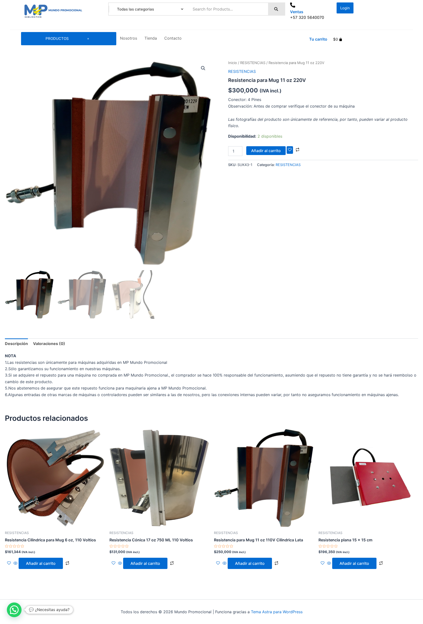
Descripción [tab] (16, 343)
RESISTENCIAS (252, 63)
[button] (203, 68)
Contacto (173, 38)
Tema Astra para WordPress (277, 611)
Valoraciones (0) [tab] (49, 343)
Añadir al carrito (266, 150)
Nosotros (128, 38)
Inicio (232, 63)
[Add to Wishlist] (290, 150)
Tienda (150, 38)
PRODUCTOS (57, 38)
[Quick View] (15, 563)
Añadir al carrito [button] (41, 563)
